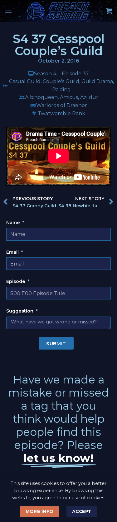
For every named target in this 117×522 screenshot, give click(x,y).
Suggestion (20, 311)
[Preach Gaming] (59, 11)
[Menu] (8, 10)
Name (13, 222)
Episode (16, 281)
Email (13, 252)
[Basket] (109, 11)
